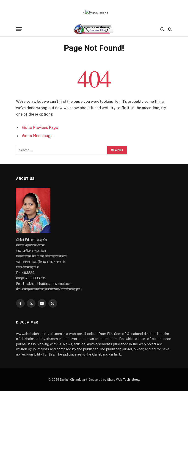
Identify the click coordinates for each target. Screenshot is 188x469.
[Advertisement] (94, 430)
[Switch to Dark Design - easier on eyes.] (162, 29)
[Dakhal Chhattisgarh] (94, 29)
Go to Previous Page (40, 127)
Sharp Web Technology (123, 379)
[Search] (169, 29)
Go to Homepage (37, 135)
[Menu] (19, 29)
